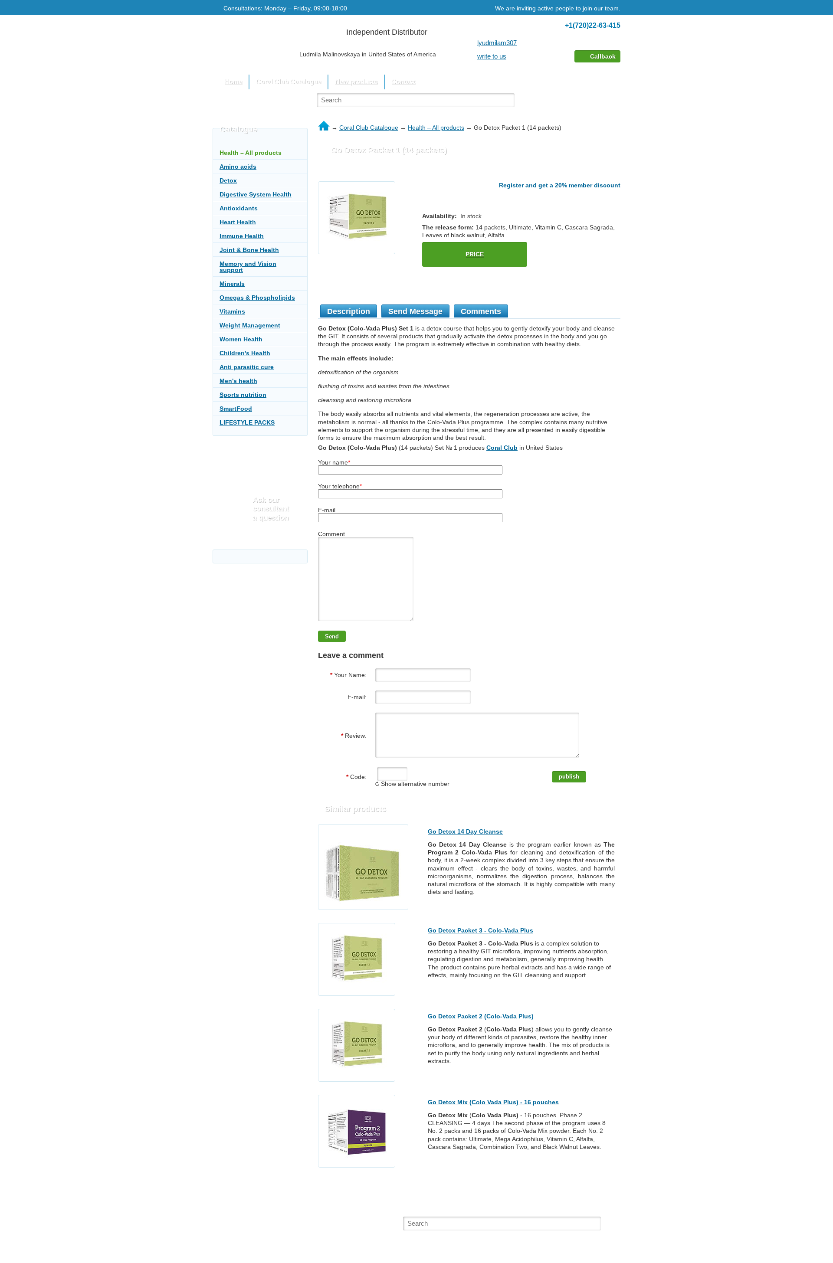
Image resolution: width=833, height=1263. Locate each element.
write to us (491, 56)
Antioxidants (239, 208)
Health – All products (436, 127)
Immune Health (242, 235)
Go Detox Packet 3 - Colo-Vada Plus (480, 930)
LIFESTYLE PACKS (247, 422)
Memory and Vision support (248, 266)
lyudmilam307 (497, 42)
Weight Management (250, 325)
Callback (603, 56)
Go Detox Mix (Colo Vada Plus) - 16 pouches (493, 1102)
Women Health (241, 339)
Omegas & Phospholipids (257, 297)
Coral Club (502, 447)
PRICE (475, 254)
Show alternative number (414, 784)
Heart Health (238, 222)
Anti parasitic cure (247, 366)
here (264, 1230)
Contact (403, 81)
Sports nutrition (243, 394)
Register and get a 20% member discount (559, 185)
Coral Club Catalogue (368, 127)
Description (348, 311)
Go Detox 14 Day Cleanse (465, 831)
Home (233, 81)
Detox (228, 180)
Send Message (415, 311)
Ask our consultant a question (271, 509)
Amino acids (238, 166)
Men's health (238, 380)
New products (356, 81)
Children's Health (245, 353)
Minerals (232, 283)
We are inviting (515, 8)
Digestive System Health (256, 194)
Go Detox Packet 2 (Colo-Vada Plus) (481, 1016)
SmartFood (236, 408)
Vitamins (232, 311)
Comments (481, 311)
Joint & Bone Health (249, 249)
